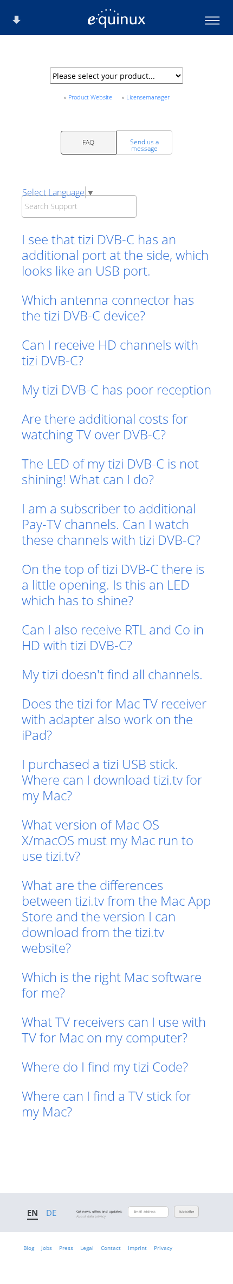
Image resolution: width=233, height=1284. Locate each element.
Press (66, 1248)
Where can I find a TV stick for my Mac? (106, 1103)
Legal (87, 1248)
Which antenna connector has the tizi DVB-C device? (108, 307)
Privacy (163, 1248)
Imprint (137, 1248)
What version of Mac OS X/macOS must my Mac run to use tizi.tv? (107, 840)
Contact (111, 1248)
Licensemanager (148, 97)
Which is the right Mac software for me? (112, 984)
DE (51, 1212)
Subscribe (186, 1211)
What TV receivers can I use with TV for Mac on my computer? (114, 1029)
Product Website (90, 97)
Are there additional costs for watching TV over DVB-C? (105, 426)
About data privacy (91, 1216)
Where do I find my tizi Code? (105, 1066)
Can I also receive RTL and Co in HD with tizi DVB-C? (113, 637)
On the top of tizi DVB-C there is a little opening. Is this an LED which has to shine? (113, 584)
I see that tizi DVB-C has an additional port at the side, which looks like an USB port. (115, 254)
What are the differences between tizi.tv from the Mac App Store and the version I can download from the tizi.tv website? (116, 916)
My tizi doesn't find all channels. (112, 674)
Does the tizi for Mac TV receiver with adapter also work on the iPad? (114, 719)
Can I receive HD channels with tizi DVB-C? (110, 352)
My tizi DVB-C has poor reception (116, 389)
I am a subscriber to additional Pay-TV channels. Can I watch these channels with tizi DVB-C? (111, 523)
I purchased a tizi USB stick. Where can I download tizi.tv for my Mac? (112, 779)
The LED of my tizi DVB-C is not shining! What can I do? (110, 471)
